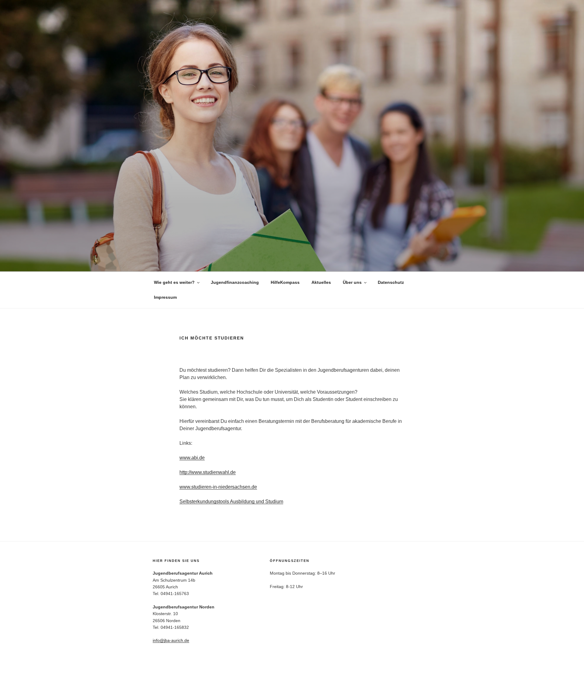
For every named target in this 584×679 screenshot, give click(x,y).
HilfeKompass (285, 282)
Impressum (165, 297)
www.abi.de (192, 457)
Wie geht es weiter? (174, 282)
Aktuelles (321, 282)
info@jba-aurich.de (171, 640)
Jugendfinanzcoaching (235, 282)
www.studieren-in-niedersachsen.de (218, 486)
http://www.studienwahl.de (207, 472)
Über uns (352, 282)
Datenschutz (391, 282)
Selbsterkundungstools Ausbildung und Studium (231, 501)
